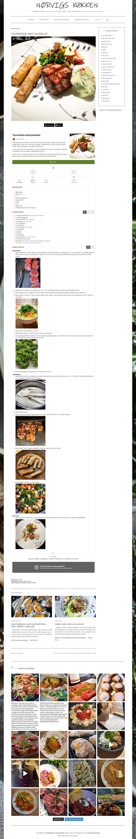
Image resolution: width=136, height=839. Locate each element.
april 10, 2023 (58, 620)
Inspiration (25, 581)
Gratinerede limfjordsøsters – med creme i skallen (29, 625)
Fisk (12, 640)
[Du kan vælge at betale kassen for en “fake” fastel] (111, 687)
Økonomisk (105, 78)
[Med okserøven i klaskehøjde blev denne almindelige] (82, 687)
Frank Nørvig (60, 833)
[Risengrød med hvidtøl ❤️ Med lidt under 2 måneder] (111, 773)
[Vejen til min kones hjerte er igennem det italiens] (82, 716)
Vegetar (103, 101)
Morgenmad (105, 72)
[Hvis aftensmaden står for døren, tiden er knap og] (25, 687)
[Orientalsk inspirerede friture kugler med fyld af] (25, 802)
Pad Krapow (18, 653)
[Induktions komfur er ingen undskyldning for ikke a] (25, 773)
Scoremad (33, 582)
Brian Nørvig (18, 579)
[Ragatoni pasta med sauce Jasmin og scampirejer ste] (25, 716)
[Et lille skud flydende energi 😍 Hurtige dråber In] (54, 716)
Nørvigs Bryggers (61, 19)
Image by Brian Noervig (93, 833)
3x (92, 212)
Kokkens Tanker (82, 19)
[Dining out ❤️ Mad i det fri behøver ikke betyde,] (111, 802)
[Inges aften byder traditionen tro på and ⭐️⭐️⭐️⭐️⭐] (54, 773)
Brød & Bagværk (106, 38)
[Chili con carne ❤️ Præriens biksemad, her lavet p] (82, 802)
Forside (31, 19)
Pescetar (84, 637)
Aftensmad (20, 581)
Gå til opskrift (50, 125)
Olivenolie (19, 242)
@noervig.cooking (50, 568)
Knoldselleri (23, 582)
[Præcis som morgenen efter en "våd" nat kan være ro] (54, 687)
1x (85, 212)
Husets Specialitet (67, 637)
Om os (97, 19)
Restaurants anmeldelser (109, 84)
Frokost (104, 55)
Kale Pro (66, 836)
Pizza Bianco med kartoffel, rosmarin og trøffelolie (73, 653)
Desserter (104, 41)
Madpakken (105, 69)
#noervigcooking (66, 568)
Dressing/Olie (105, 44)
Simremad (104, 92)
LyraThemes (74, 836)
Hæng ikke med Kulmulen (69, 624)
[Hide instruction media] (92, 247)
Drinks (103, 47)
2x (89, 212)
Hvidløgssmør (17, 582)
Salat (30, 581)
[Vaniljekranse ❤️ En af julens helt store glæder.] (111, 716)
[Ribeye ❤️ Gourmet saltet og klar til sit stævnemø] (54, 802)
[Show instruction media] (88, 247)
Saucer (103, 89)
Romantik (28, 582)
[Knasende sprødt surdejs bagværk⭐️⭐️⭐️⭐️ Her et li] (82, 745)
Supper (103, 95)
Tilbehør (104, 98)
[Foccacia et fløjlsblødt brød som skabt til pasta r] (82, 773)
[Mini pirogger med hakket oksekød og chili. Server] (54, 745)
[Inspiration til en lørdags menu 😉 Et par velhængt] (25, 745)
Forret (14, 640)
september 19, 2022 (15, 620)
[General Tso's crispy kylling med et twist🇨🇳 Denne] (111, 745)
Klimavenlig (25, 640)
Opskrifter (44, 19)
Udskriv (60, 125)
